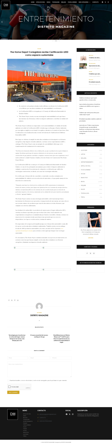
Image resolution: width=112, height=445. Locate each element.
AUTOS (83, 154)
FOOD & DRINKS (72, 2)
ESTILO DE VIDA (40, 2)
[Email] (9, 125)
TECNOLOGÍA (55, 2)
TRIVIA (83, 197)
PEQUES (83, 185)
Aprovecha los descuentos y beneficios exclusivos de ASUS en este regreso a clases (89, 106)
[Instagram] (108, 2)
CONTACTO (95, 2)
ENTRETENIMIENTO (87, 162)
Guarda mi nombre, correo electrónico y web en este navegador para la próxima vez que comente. (38, 380)
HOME (32, 2)
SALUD (90, 71)
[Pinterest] (9, 121)
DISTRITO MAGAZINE (39, 315)
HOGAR (39, 48)
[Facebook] (102, 2)
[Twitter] (9, 116)
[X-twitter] (105, 2)
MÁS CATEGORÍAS (83, 2)
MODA (48, 2)
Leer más (90, 237)
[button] (2, 22)
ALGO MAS (84, 150)
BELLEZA (63, 2)
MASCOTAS (84, 177)
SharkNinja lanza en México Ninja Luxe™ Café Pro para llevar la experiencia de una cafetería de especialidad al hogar (61, 338)
